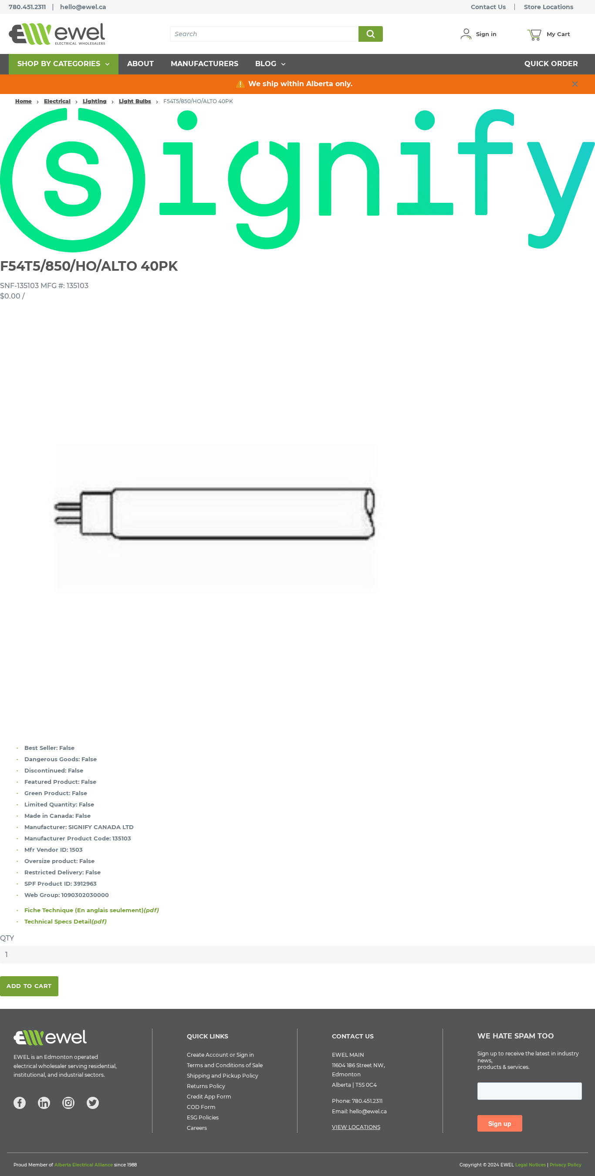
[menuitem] (63, 64)
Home (23, 101)
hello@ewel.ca (83, 7)
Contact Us (488, 7)
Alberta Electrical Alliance (83, 1165)
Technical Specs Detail (65, 921)
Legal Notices (530, 1165)
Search (370, 34)
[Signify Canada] (297, 179)
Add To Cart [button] (29, 985)
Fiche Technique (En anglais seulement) (91, 910)
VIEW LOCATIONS (356, 1127)
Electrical (57, 101)
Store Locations (548, 7)
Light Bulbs (135, 101)
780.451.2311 (27, 7)
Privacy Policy (565, 1165)
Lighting (95, 101)
